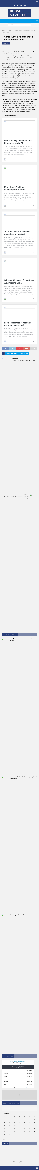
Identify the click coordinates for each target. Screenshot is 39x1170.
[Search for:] (19, 24)
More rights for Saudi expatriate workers (23, 915)
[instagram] (24, 5)
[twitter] (17, 5)
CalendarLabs (23, 1161)
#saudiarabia (24, 354)
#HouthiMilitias (11, 354)
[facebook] (14, 5)
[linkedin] (21, 5)
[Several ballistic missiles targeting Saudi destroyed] (5, 909)
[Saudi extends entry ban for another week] (5, 771)
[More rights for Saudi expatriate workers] (5, 1047)
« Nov (3, 1139)
